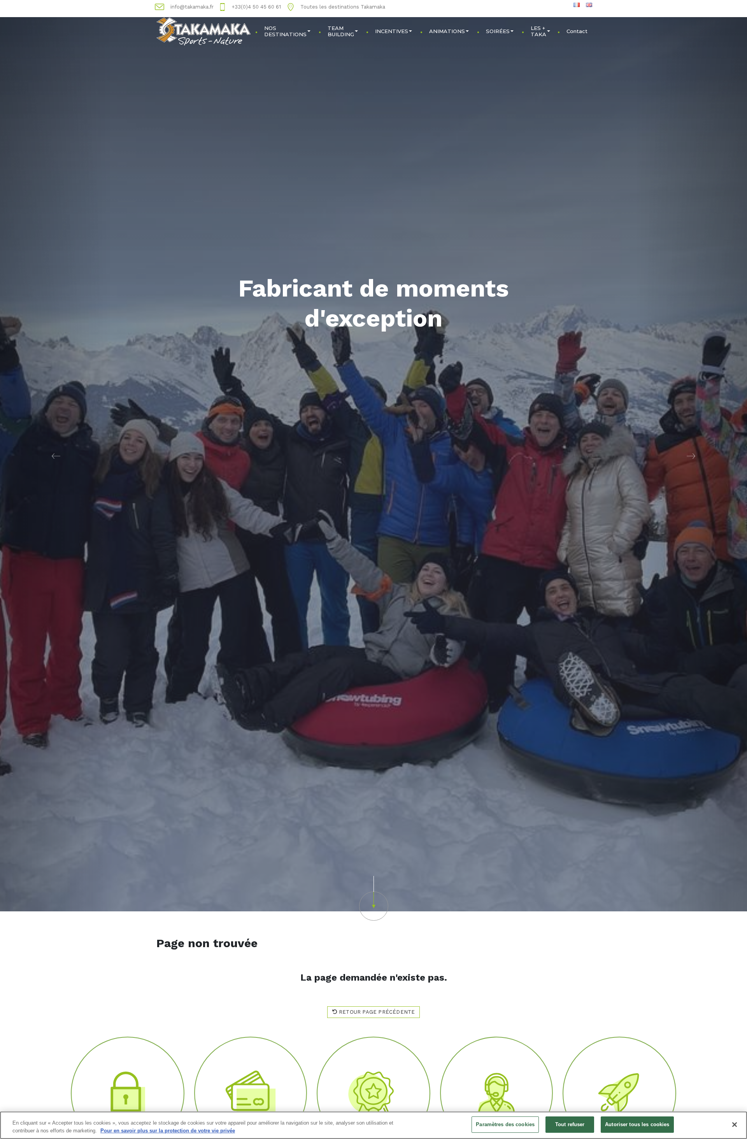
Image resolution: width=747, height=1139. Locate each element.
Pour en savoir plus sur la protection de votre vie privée (167, 1131)
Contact (576, 31)
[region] (373, 1125)
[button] (56, 455)
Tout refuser (570, 1124)
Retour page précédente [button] (376, 1012)
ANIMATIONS (447, 31)
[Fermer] (734, 1124)
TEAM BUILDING (341, 31)
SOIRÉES (498, 31)
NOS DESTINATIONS (285, 31)
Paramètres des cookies (505, 1124)
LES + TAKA (538, 31)
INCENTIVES (391, 31)
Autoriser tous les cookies (637, 1124)
